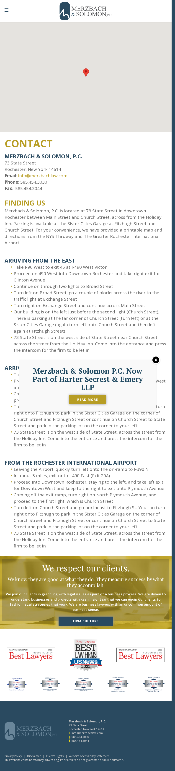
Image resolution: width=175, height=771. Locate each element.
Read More (87, 399)
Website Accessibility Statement (89, 756)
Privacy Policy (13, 756)
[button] (86, 73)
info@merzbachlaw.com (42, 176)
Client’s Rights (55, 756)
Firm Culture (86, 621)
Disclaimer (34, 756)
